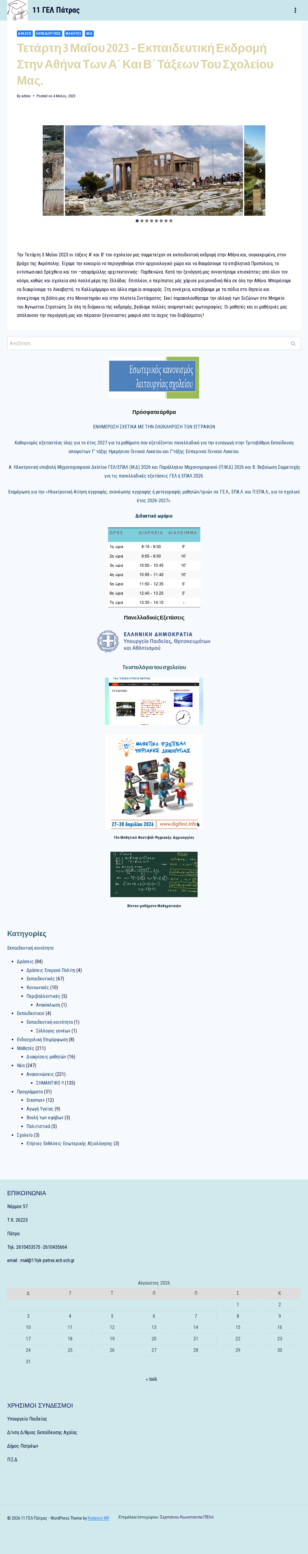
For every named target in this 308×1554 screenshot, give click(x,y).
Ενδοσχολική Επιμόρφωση (42, 1039)
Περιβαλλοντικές (43, 996)
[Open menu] (295, 10)
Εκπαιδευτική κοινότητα (30, 948)
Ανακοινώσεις (40, 1074)
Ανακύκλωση (48, 1005)
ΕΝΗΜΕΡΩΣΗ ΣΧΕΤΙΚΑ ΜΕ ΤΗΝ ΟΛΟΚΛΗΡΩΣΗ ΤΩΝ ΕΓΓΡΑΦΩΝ (154, 427)
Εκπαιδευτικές (48, 34)
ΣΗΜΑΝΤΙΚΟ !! (50, 1083)
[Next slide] (260, 170)
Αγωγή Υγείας (40, 1109)
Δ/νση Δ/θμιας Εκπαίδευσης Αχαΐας (42, 1432)
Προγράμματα (30, 1092)
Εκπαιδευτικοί (31, 1013)
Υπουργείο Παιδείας (27, 1419)
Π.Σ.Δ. (12, 1459)
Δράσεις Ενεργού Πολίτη (50, 970)
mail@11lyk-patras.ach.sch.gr (47, 1260)
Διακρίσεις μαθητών (46, 1057)
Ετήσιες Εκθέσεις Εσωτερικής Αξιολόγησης (69, 1143)
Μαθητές (73, 34)
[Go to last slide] (47, 170)
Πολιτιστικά (38, 1126)
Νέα (89, 34)
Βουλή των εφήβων (44, 1117)
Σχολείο (25, 1135)
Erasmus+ (35, 1100)
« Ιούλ (151, 1379)
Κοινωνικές (37, 987)
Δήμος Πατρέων (22, 1446)
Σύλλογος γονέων (53, 1031)
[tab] (137, 220)
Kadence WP (98, 1518)
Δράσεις (25, 34)
